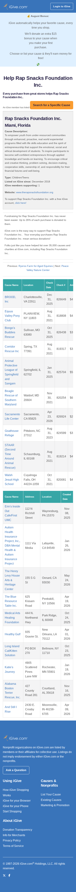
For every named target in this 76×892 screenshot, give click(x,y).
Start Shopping (12, 811)
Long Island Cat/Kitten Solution (12, 651)
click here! (20, 202)
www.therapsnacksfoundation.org (34, 192)
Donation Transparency (17, 829)
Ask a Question (16, 770)
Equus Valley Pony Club (12, 316)
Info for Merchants (14, 835)
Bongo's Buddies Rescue (10, 332)
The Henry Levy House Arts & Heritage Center (12, 580)
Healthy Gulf (12, 634)
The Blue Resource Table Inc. (11, 601)
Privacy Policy (12, 840)
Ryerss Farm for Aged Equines (36, 266)
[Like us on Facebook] (9, 875)
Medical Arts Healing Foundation (12, 618)
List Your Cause (51, 794)
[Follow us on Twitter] (4, 875)
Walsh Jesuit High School (12, 480)
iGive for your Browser (17, 800)
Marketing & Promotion (55, 805)
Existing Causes (51, 799)
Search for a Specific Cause (51, 105)
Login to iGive (61, 6)
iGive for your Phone (15, 806)
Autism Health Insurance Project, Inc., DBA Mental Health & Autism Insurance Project (12, 545)
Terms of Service (13, 845)
